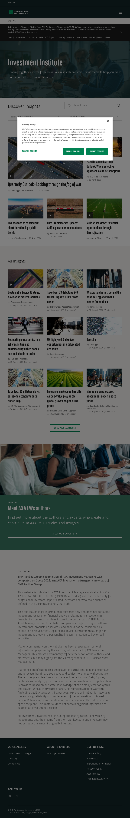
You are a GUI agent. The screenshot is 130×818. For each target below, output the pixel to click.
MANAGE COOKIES (29, 151)
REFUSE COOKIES (73, 151)
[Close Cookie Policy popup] (108, 120)
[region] (65, 139)
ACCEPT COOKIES (97, 151)
